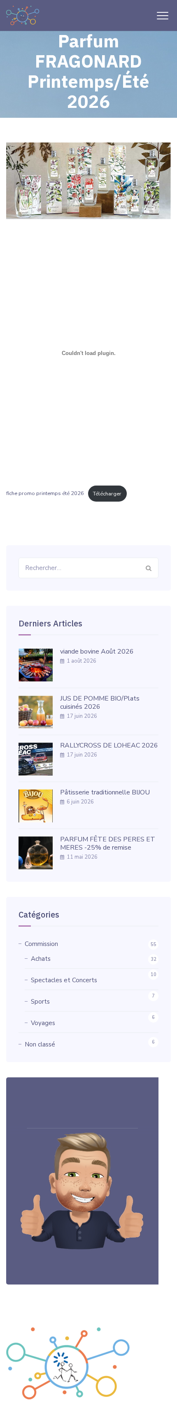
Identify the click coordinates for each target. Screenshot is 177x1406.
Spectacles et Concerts (64, 980)
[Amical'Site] (22, 15)
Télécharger (107, 493)
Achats (41, 959)
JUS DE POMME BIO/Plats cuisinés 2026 (100, 702)
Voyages (43, 1023)
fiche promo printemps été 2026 (45, 493)
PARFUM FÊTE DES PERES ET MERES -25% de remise (107, 843)
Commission (41, 944)
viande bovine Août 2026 (97, 651)
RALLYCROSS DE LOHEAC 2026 (109, 745)
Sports (40, 1001)
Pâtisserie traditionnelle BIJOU (105, 792)
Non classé (40, 1044)
